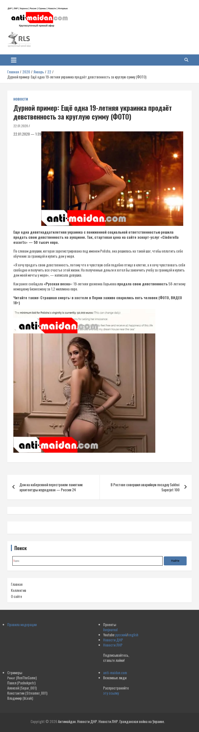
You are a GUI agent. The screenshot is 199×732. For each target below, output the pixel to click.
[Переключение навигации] (13, 60)
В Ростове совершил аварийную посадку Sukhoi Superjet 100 (145, 487)
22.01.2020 (20, 125)
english (133, 634)
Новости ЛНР (113, 644)
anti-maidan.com (115, 672)
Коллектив (18, 590)
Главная (17, 584)
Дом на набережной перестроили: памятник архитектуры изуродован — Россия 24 (51, 487)
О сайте (16, 596)
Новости (20, 99)
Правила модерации (22, 624)
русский (121, 634)
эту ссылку (111, 693)
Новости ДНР (113, 639)
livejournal (110, 629)
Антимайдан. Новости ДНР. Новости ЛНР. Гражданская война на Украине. (111, 721)
